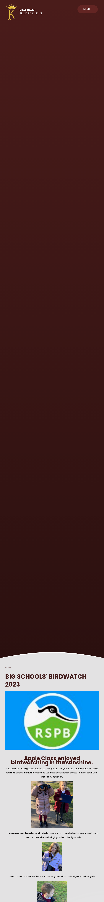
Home (8, 667)
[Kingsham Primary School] (11, 12)
